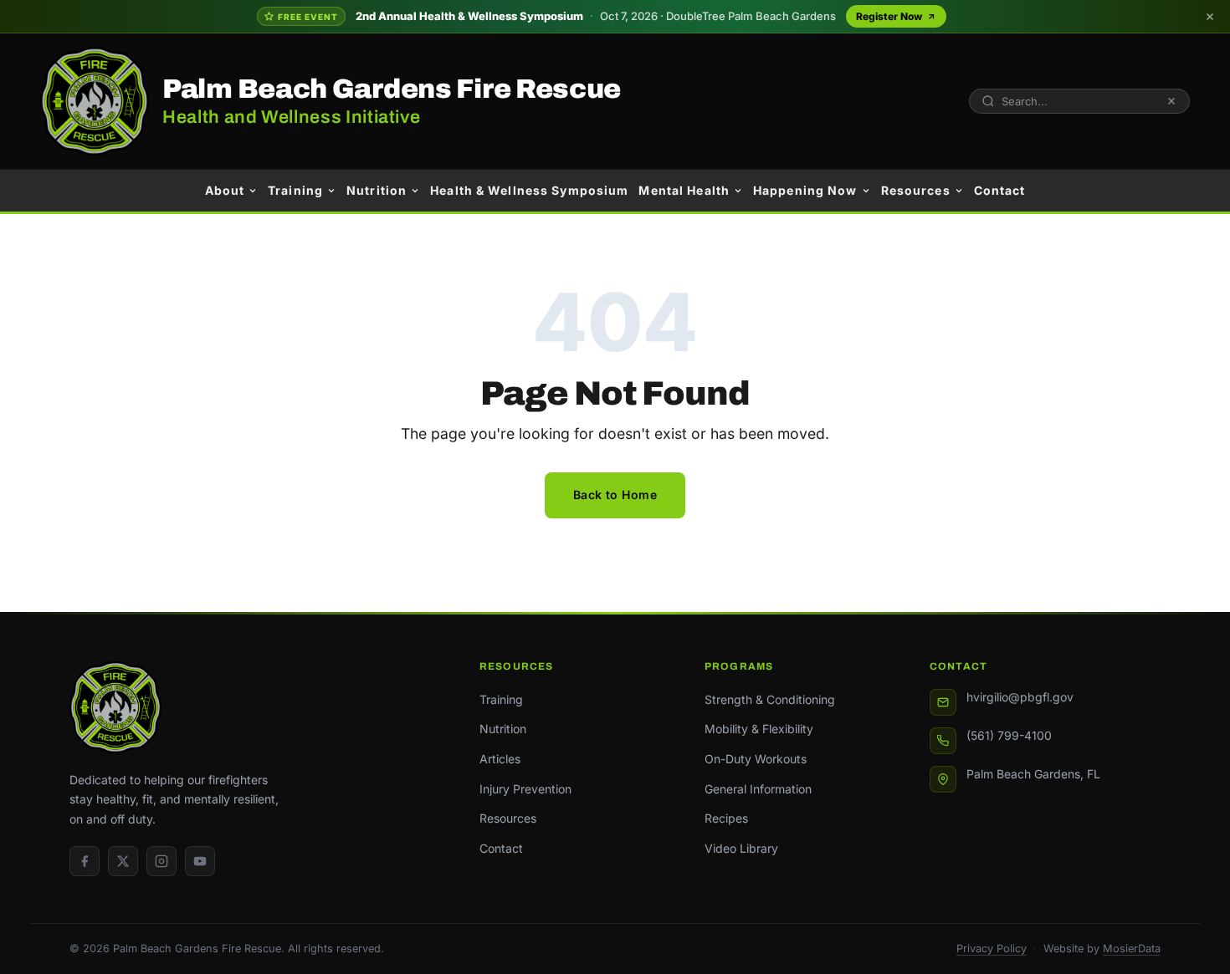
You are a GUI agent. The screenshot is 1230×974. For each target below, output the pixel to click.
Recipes (726, 818)
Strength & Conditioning (770, 699)
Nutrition (376, 190)
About (225, 190)
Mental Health (684, 190)
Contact (1000, 190)
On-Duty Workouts (756, 759)
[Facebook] (84, 861)
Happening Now (805, 190)
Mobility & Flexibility (759, 729)
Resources (916, 190)
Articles (499, 759)
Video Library (741, 848)
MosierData (1132, 948)
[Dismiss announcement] (1210, 16)
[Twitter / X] (123, 861)
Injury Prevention (525, 789)
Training (295, 190)
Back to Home (615, 494)
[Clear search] (1171, 101)
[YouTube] (200, 861)
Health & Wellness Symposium (529, 190)
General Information (758, 789)
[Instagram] (161, 861)
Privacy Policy (991, 948)
